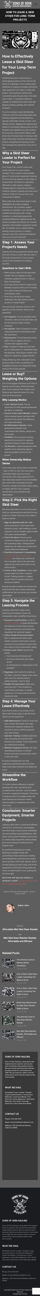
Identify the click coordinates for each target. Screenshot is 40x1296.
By (32, 891)
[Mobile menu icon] (35, 4)
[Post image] (8, 963)
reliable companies (12, 623)
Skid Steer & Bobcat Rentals (13, 33)
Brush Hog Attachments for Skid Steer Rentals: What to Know (27, 1005)
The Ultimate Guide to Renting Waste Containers (26, 963)
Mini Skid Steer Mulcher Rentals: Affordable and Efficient (26, 1034)
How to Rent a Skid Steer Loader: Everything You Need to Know (27, 977)
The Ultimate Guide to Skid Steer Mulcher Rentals (26, 1020)
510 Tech (24, 1294)
